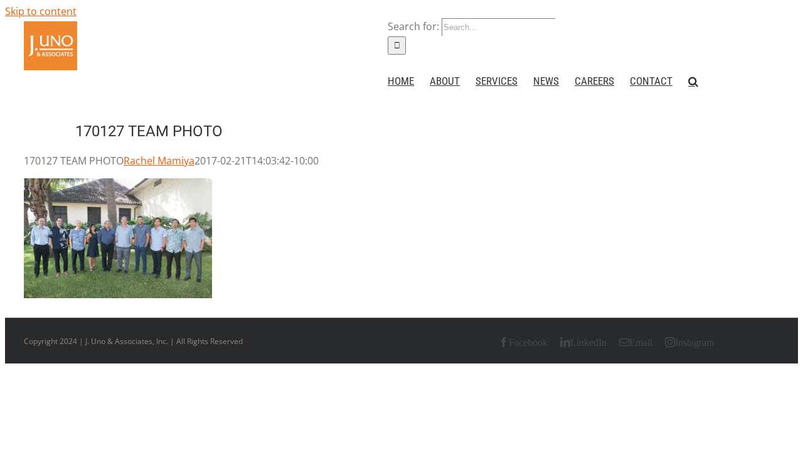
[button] (693, 81)
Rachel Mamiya (159, 161)
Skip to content (41, 11)
